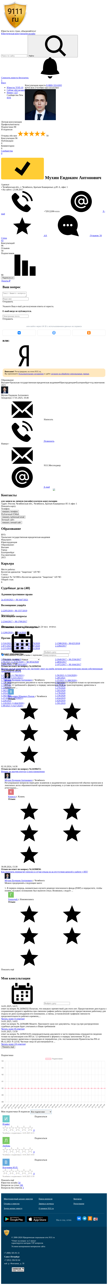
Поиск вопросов (45, 1199)
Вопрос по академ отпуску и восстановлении (23, 771)
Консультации (9, 138)
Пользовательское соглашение (31, 374)
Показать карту (8, 506)
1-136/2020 (60, 695)
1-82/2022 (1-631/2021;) (12, 678)
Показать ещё (7, 969)
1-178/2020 (60, 693)
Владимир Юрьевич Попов (21, 696)
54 (19, 1182)
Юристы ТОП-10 (15, 87)
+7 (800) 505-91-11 (12, 1253)
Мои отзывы (31, 627)
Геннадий (13, 899)
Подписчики (8, 127)
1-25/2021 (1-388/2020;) (66, 680)
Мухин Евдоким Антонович (19, 680)
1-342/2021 (6, 695)
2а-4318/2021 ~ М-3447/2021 (14, 599)
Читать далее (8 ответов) (13, 1029)
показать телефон (10, 511)
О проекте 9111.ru (46, 1208)
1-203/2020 (60, 690)
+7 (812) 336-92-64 (12, 1260)
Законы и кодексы (46, 1204)
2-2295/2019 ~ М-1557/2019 (14, 610)
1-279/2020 (60, 688)
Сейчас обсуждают (16, 90)
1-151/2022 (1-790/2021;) (12, 675)
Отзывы (19, 627)
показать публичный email (13, 517)
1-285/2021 (60, 678)
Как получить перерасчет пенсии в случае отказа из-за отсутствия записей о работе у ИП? (44, 872)
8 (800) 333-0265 (54, 85)
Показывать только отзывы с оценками (23, 655)
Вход (3, 83)
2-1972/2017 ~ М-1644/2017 (68, 664)
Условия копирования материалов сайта (28, 1246)
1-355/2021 (6, 693)
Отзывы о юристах (12, 1204)
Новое (12, 92)
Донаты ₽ (5, 281)
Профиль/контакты (10, 124)
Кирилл (12, 796)
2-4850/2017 (61, 662)
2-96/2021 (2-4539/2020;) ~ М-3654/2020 (20, 662)
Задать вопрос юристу (13, 1208)
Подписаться (7, 278)
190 (21, 1185)
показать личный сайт (11, 522)
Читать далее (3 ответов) (13, 1019)
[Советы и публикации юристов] (15, 28)
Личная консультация (11, 122)
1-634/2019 (60, 698)
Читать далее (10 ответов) (13, 1044)
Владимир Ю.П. (10, 1167)
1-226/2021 (6, 700)
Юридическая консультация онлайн (18, 33)
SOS (9, 97)
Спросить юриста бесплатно (15, 77)
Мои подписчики (9, 1111)
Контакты (78, 1199)
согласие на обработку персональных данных (70, 374)
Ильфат (6, 1124)
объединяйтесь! (28, 31)
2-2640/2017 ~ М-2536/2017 (68, 659)
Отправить (8, 301)
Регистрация (79, 1204)
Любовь (6, 1146)
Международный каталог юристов (18, 1199)
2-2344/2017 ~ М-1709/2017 (14, 621)
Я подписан (7, 129)
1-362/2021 (6, 690)
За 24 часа (43, 627)
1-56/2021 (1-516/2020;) (66, 675)
